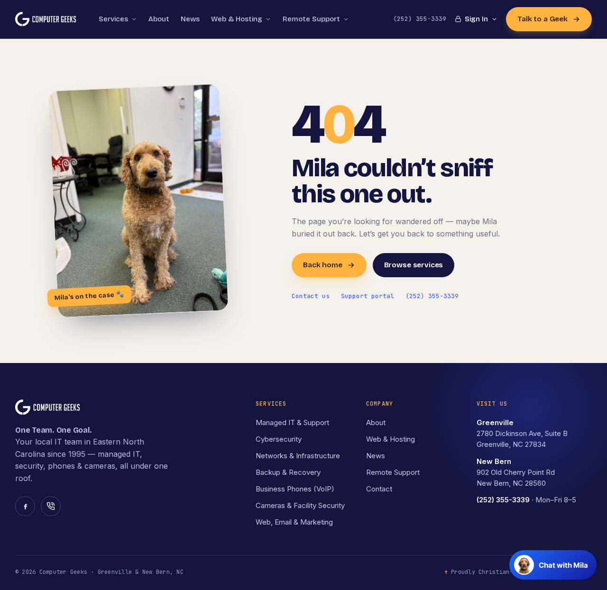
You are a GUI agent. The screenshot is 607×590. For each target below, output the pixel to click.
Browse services (413, 265)
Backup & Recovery (288, 472)
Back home (322, 265)
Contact (379, 488)
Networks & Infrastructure (298, 455)
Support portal (367, 296)
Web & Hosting (236, 19)
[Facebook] (25, 506)
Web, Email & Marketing (294, 521)
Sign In (476, 19)
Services (113, 19)
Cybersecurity (279, 439)
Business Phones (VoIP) (295, 488)
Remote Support (393, 472)
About (158, 19)
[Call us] (51, 506)
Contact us (311, 296)
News (190, 19)
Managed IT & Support (292, 422)
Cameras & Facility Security (300, 505)
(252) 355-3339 (432, 296)
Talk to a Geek (542, 19)
